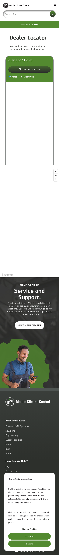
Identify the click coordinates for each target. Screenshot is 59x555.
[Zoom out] (56, 175)
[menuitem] (17, 426)
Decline (29, 543)
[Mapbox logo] (7, 275)
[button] (55, 551)
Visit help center (29, 325)
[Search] (53, 14)
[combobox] (29, 14)
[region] (29, 222)
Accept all (29, 536)
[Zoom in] (56, 171)
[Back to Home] (19, 5)
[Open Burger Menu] (55, 5)
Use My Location (31, 69)
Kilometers (28, 76)
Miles (14, 76)
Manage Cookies (29, 529)
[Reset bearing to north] (56, 179)
